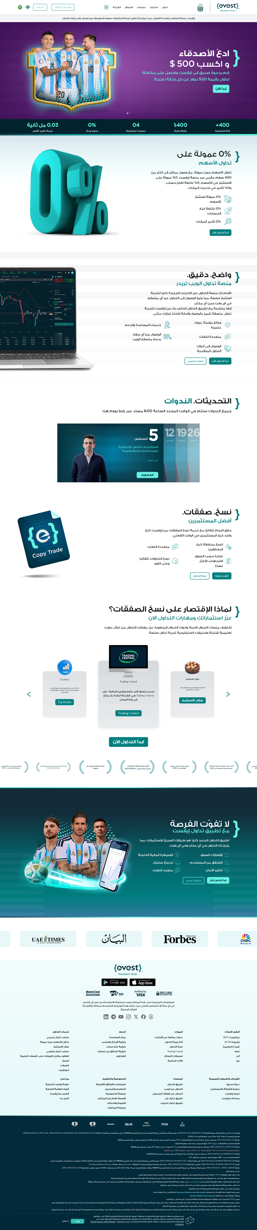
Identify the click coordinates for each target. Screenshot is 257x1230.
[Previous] (228, 694)
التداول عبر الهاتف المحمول (167, 1093)
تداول (165, 7)
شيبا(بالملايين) (231, 1046)
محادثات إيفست (231, 1098)
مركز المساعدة (117, 1037)
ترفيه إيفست (232, 1093)
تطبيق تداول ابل (174, 1098)
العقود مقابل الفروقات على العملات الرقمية (44, 1056)
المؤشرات (63, 1070)
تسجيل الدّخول (62, 7)
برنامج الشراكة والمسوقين (225, 1089)
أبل (238, 1056)
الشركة (117, 7)
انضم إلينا (147, 474)
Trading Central (128, 713)
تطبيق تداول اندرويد (171, 1103)
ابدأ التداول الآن (220, 232)
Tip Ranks (64, 702)
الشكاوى (121, 1056)
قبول (77, 1221)
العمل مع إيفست (59, 1093)
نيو (238, 1060)
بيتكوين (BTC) (231, 1037)
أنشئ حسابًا (221, 576)
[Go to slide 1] (129, 113)
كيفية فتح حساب (116, 1046)
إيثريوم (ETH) (232, 1042)
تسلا (237, 1051)
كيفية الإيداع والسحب (114, 1042)
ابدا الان (40, 7)
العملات (64, 1065)
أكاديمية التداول (174, 1042)
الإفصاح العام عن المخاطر (112, 1098)
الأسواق (129, 7)
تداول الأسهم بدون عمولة (54, 1042)
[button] (106, 7)
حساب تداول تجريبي (58, 1037)
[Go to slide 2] (127, 113)
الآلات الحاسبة (175, 1060)
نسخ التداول (199, 576)
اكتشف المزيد (193, 880)
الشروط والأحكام (116, 1103)
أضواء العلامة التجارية (57, 1089)
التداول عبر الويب (173, 1089)
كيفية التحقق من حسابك (111, 1051)
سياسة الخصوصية (116, 1093)
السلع (65, 1060)
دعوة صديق (233, 1084)
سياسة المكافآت (116, 1108)
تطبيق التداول (175, 1084)
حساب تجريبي (195, 361)
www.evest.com (195, 1182)
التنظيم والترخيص (115, 1089)
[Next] (29, 694)
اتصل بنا (64, 1098)
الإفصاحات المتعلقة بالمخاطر (201, 1196)
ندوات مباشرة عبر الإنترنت (169, 1037)
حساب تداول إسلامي (57, 1051)
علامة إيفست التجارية (57, 1084)
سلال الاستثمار (192, 700)
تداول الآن (219, 88)
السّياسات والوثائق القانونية (111, 1084)
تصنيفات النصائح (173, 1056)
